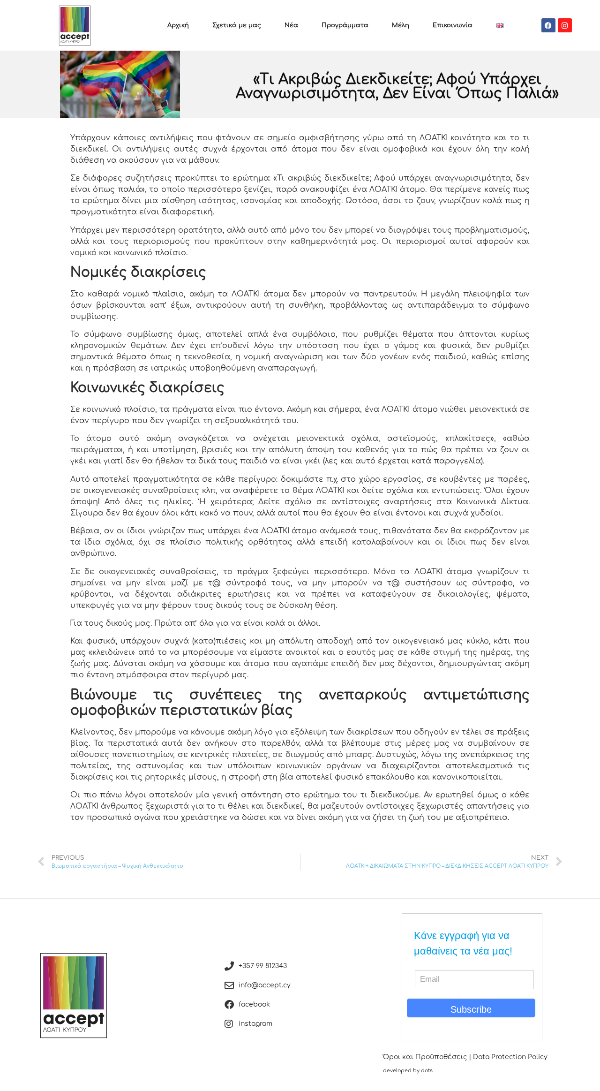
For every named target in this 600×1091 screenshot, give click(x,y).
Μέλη (400, 25)
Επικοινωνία (452, 25)
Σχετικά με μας (236, 25)
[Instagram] (565, 25)
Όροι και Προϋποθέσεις (425, 1057)
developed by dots (408, 1071)
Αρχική (178, 25)
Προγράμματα (345, 25)
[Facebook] (548, 25)
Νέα (291, 25)
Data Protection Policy (510, 1057)
